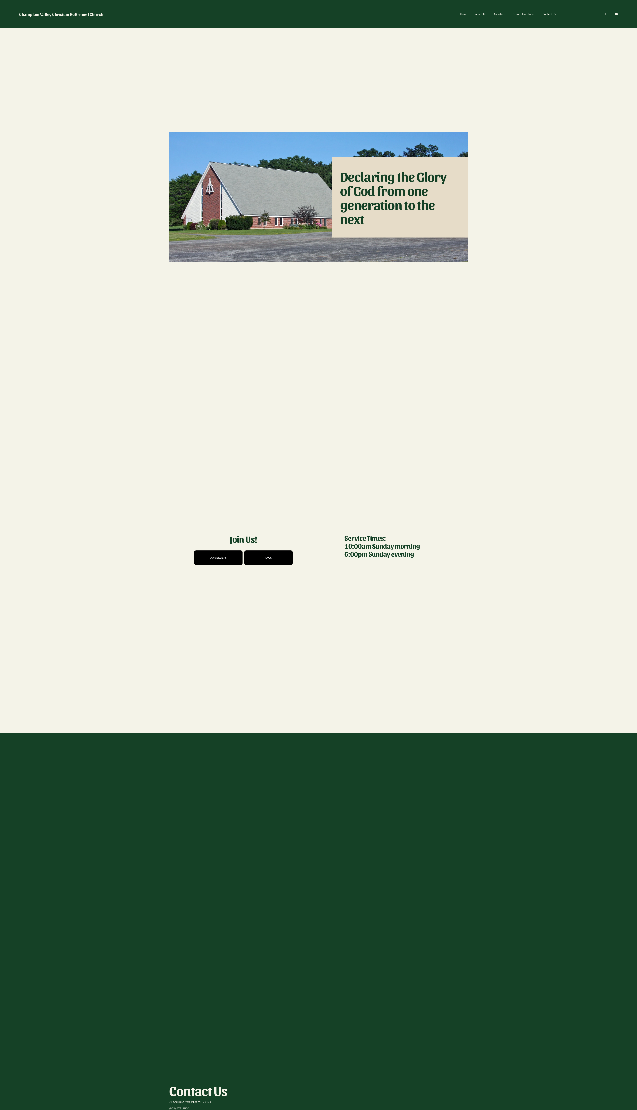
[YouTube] (616, 14)
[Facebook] (605, 14)
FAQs (268, 558)
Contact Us (549, 14)
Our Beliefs (218, 558)
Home (463, 14)
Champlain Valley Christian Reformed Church (61, 14)
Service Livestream (524, 14)
